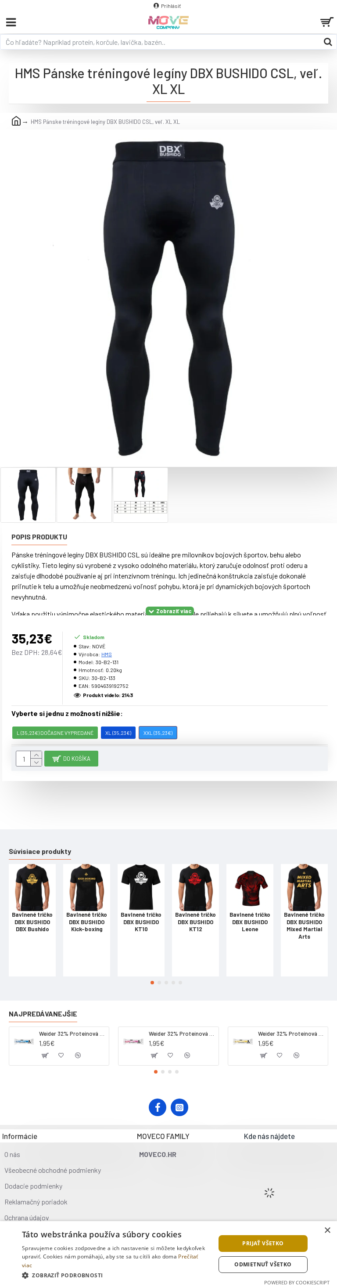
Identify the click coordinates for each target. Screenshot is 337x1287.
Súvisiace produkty (40, 851)
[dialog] (168, 1254)
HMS (106, 654)
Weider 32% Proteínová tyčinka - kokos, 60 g (72, 1033)
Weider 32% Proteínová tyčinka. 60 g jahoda (182, 1033)
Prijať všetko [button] (262, 1243)
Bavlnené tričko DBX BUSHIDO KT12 (195, 922)
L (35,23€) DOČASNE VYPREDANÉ (55, 733)
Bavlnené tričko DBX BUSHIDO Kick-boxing (86, 922)
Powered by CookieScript (297, 1282)
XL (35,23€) (118, 733)
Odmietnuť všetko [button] (262, 1264)
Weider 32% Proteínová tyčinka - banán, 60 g (291, 1033)
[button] (152, 982)
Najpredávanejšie (43, 1013)
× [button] (327, 1230)
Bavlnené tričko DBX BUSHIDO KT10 (141, 922)
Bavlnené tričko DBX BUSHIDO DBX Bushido (32, 922)
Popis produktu (39, 536)
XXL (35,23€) (157, 733)
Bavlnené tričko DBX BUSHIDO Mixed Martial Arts (304, 925)
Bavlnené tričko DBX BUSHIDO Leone (249, 922)
